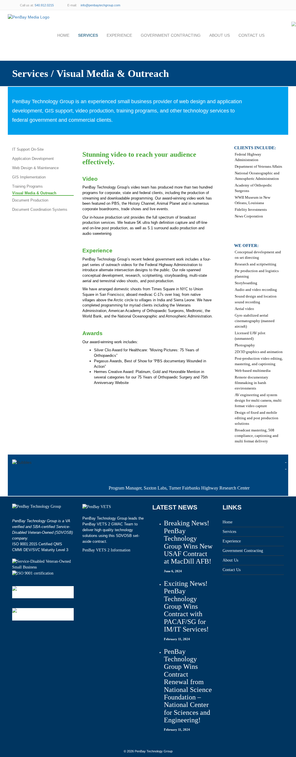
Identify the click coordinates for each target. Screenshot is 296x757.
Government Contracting (171, 35)
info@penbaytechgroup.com (100, 5)
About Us (219, 35)
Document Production (30, 200)
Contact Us (251, 35)
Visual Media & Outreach (34, 193)
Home (63, 35)
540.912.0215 (44, 5)
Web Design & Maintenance (35, 168)
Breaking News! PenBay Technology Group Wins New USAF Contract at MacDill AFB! (188, 542)
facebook (278, 5)
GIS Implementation (29, 177)
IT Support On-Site (28, 149)
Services (88, 35)
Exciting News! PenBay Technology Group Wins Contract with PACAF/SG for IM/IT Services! (186, 606)
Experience (119, 35)
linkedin (266, 5)
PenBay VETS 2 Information (106, 550)
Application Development (33, 158)
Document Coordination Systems (39, 209)
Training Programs (27, 186)
